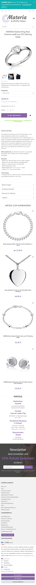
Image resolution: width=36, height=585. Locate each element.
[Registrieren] (5, 10)
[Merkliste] (9, 10)
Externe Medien (8, 565)
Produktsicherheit (8, 189)
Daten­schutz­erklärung (7, 503)
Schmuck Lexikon (6, 490)
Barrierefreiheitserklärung (8, 507)
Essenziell (6, 559)
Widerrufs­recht (5, 509)
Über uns (3, 486)
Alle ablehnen (18, 578)
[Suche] (33, 26)
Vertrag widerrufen (8, 535)
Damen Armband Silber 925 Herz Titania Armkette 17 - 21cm (18, 244)
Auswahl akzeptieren (18, 582)
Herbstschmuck (5, 493)
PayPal (6, 567)
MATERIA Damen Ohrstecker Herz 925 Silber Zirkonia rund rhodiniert (18, 382)
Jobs (2, 488)
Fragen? (4, 198)
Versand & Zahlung (8, 193)
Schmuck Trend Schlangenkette (9, 497)
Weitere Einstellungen (7, 571)
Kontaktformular (5, 516)
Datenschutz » (17, 470)
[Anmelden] (2, 10)
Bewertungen (6, 185)
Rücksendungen (5, 521)
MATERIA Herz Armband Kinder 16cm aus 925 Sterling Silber (18, 336)
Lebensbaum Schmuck (7, 495)
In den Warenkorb (14, 115)
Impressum (4, 501)
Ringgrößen (4, 90)
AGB (2, 505)
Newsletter (4, 523)
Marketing (7, 563)
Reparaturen (4, 525)
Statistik (6, 561)
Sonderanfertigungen (7, 527)
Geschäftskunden (6, 499)
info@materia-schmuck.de (18, 429)
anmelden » (28, 467)
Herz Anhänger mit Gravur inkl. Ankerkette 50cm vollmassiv (18, 290)
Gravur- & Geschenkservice (8, 529)
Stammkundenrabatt (6, 531)
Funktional (7, 569)
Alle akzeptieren (18, 575)
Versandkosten (13, 101)
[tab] (18, 185)
